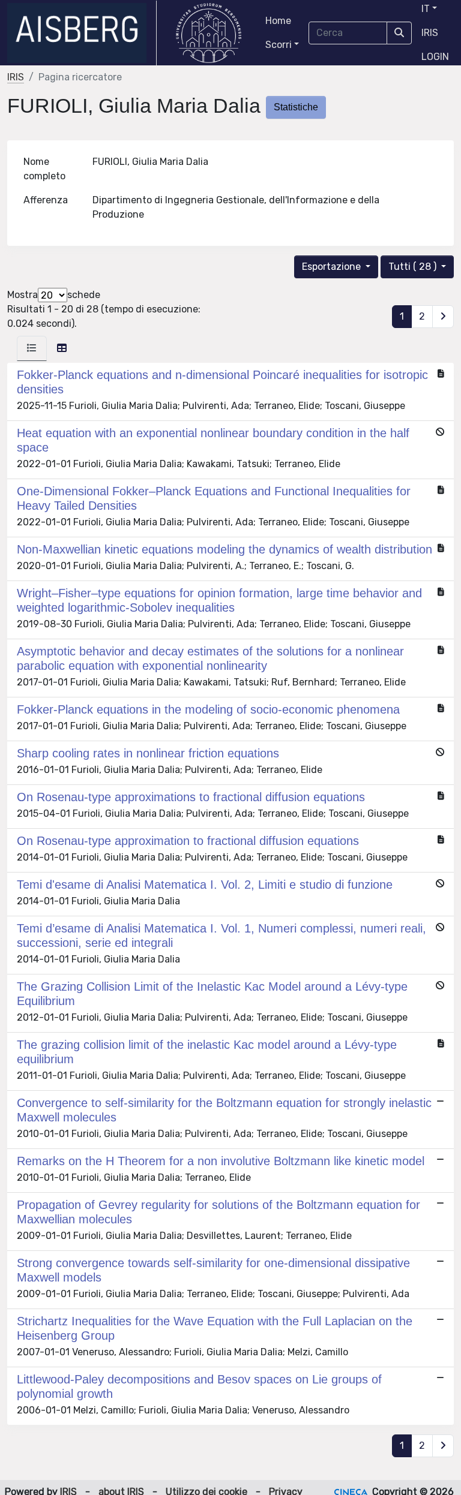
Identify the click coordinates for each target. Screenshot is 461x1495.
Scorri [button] (278, 44)
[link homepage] (82, 33)
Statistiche (296, 107)
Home (278, 20)
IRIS (429, 32)
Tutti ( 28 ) (413, 266)
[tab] (32, 348)
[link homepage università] (208, 33)
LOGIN (435, 56)
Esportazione (332, 266)
